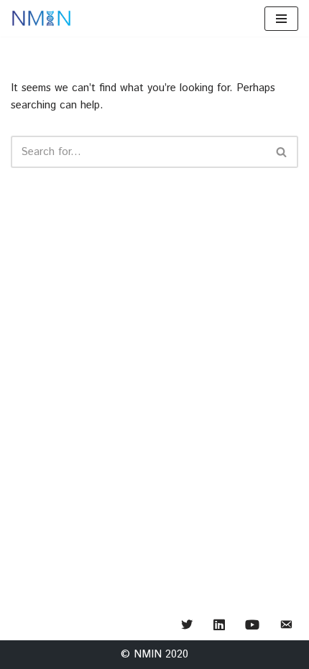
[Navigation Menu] (281, 18)
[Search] (282, 152)
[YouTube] (252, 626)
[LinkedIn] (219, 626)
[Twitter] (186, 626)
